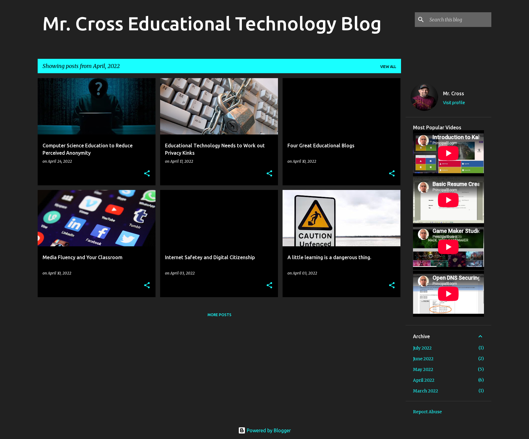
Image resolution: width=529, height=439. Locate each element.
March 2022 (425, 391)
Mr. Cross (453, 93)
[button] (147, 174)
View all (388, 67)
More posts (219, 315)
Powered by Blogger (268, 430)
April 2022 (423, 380)
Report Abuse (427, 411)
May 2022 (423, 369)
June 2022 (423, 358)
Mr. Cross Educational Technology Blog (212, 23)
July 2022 (422, 348)
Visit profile (454, 102)
